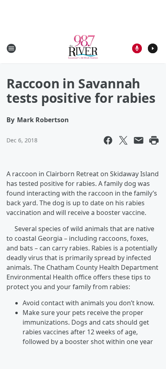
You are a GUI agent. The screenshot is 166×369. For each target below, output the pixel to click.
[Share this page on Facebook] (108, 140)
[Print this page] (154, 140)
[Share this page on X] (123, 140)
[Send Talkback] (137, 48)
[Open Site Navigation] (11, 48)
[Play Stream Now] (153, 48)
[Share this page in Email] (138, 140)
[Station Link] (83, 48)
